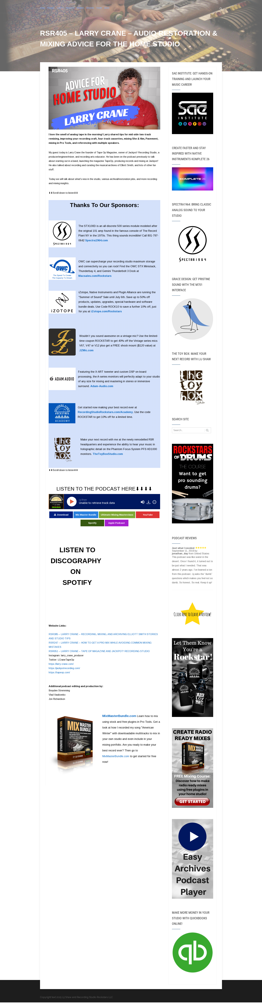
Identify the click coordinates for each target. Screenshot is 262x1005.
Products (70, 8)
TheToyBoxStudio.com (108, 453)
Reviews (80, 8)
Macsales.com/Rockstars (94, 275)
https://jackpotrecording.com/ (64, 668)
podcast (51, 8)
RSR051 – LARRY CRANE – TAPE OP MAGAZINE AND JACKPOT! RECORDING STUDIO (99, 651)
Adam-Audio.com (101, 386)
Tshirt (99, 8)
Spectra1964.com (96, 240)
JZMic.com (86, 350)
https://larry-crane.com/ (61, 664)
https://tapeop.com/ (59, 672)
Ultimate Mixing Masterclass (117, 514)
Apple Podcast (116, 523)
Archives (90, 8)
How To (60, 8)
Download (62, 514)
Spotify (92, 523)
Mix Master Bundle (86, 514)
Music (106, 8)
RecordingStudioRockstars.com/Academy (105, 412)
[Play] (72, 501)
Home (42, 8)
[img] (154, 502)
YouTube (148, 514)
